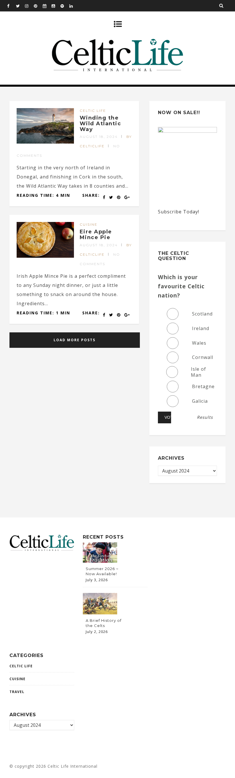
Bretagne (203, 386)
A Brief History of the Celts (104, 623)
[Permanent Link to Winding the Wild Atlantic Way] (45, 142)
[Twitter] (20, 5)
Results (205, 417)
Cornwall (202, 357)
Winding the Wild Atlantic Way (100, 123)
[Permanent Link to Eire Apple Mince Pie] (45, 256)
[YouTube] (56, 5)
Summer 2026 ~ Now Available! (102, 571)
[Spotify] (64, 5)
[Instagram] (29, 5)
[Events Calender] (47, 5)
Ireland (200, 328)
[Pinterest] (38, 5)
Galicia (200, 401)
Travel (16, 691)
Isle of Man (198, 372)
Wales (199, 343)
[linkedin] (73, 5)
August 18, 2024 (99, 136)
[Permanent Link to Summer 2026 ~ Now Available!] (100, 561)
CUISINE (88, 224)
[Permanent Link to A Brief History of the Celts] (100, 613)
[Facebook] (11, 5)
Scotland (202, 314)
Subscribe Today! (178, 212)
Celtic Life (93, 110)
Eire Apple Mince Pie (96, 235)
